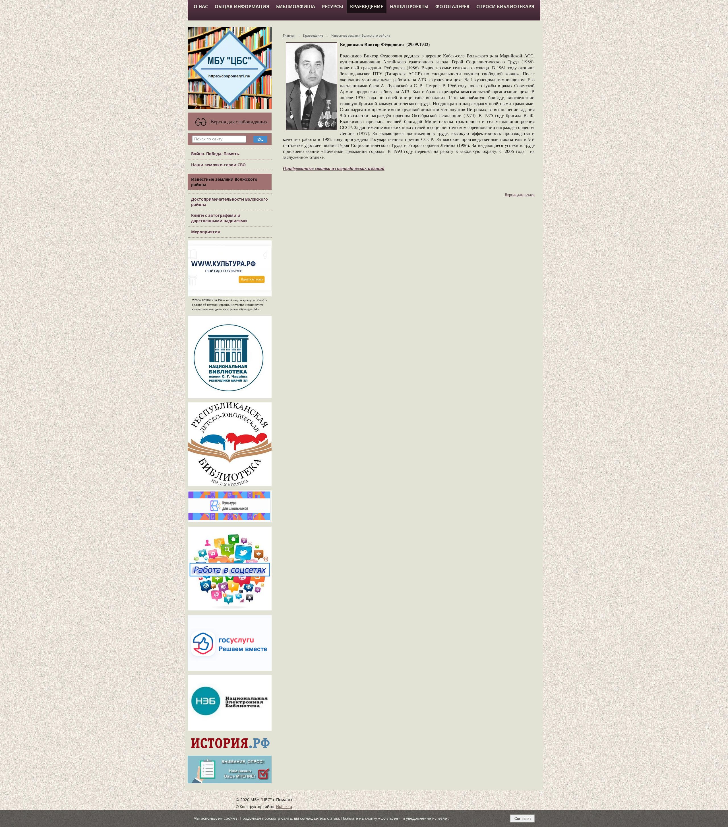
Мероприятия (205, 231)
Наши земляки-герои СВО (218, 164)
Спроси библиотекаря (505, 6)
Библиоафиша (295, 6)
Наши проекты (409, 6)
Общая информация (242, 6)
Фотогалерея (452, 6)
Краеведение (366, 6)
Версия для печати (520, 194)
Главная (289, 35)
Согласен (522, 818)
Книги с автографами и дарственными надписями (219, 218)
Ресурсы (332, 6)
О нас (201, 6)
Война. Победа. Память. (215, 153)
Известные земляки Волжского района (224, 181)
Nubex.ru (284, 806)
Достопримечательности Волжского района (229, 201)
